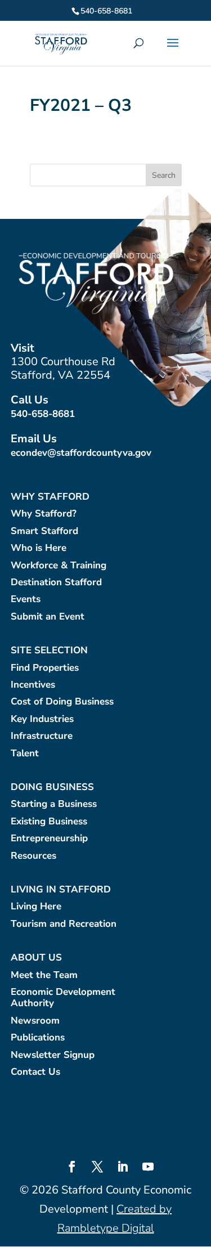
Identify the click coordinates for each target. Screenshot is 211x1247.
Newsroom (35, 1021)
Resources (33, 856)
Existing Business (49, 822)
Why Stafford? (44, 514)
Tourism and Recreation (63, 924)
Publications (38, 1038)
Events (26, 599)
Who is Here (38, 548)
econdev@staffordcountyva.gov (81, 452)
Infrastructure (42, 736)
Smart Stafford (44, 531)
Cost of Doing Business (62, 702)
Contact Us (35, 1072)
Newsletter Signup (53, 1055)
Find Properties (45, 668)
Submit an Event (47, 617)
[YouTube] (148, 1168)
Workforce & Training (58, 566)
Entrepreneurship (49, 839)
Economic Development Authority (63, 998)
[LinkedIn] (122, 1168)
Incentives (33, 685)
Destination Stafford (56, 583)
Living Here (36, 907)
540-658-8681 (43, 413)
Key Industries (42, 719)
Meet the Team (44, 975)
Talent (25, 754)
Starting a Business (54, 804)
